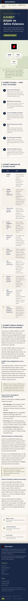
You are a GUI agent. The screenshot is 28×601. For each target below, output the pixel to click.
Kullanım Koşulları (5, 581)
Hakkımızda (4, 569)
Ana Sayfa (4, 5)
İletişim (3, 572)
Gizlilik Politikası (5, 574)
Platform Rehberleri (12, 5)
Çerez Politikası (4, 585)
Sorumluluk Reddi (5, 583)
